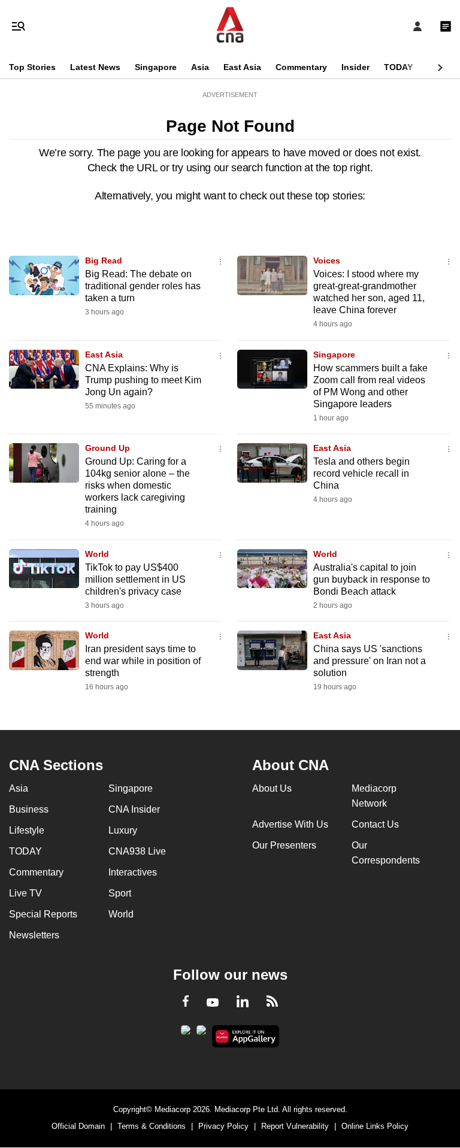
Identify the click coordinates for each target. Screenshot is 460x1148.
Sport (119, 893)
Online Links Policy (374, 1126)
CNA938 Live (137, 851)
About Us (272, 788)
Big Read (103, 260)
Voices (326, 260)
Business (29, 809)
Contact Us (375, 824)
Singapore (156, 67)
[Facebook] (186, 1003)
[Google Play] (185, 1033)
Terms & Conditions (151, 1126)
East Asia (242, 67)
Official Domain (78, 1126)
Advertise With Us (290, 824)
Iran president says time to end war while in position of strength (143, 661)
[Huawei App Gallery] (246, 1036)
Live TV (25, 893)
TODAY (398, 67)
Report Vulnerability (295, 1126)
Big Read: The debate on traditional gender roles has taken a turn (143, 286)
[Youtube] (213, 1003)
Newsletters (34, 935)
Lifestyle (26, 830)
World (97, 554)
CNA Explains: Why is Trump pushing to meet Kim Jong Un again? (143, 380)
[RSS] (272, 1003)
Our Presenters (284, 845)
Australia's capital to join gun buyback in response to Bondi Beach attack (371, 579)
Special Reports (43, 914)
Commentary (301, 67)
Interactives (132, 872)
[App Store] (201, 1033)
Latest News (95, 67)
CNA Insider (134, 809)
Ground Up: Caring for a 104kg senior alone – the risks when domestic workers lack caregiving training (137, 485)
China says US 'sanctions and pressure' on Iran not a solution (369, 661)
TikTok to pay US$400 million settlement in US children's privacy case (135, 579)
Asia (200, 67)
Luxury (122, 830)
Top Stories (32, 67)
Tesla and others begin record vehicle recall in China (361, 473)
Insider (355, 67)
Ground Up (107, 448)
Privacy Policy (223, 1126)
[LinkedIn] (243, 1004)
